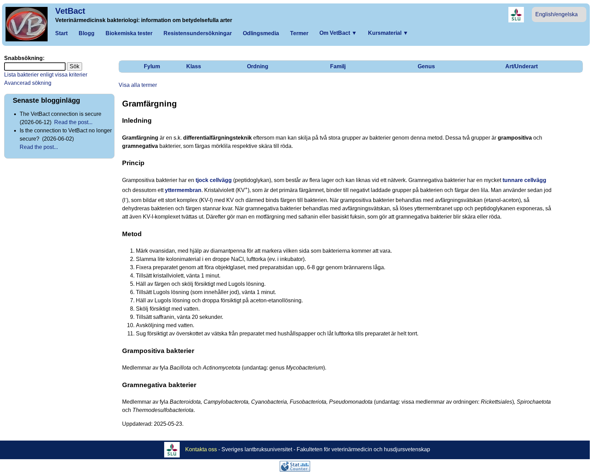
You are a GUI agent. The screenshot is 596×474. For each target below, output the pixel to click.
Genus (426, 66)
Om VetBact (338, 33)
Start (61, 33)
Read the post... (73, 122)
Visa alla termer (138, 85)
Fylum (152, 66)
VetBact (70, 11)
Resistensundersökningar (197, 33)
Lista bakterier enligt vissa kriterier (45, 75)
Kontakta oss (201, 449)
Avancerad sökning (27, 83)
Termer (299, 33)
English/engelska (556, 14)
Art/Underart (521, 66)
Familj (338, 66)
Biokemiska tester (129, 33)
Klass (193, 66)
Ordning (257, 66)
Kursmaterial (388, 33)
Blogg (87, 33)
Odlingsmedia (261, 33)
